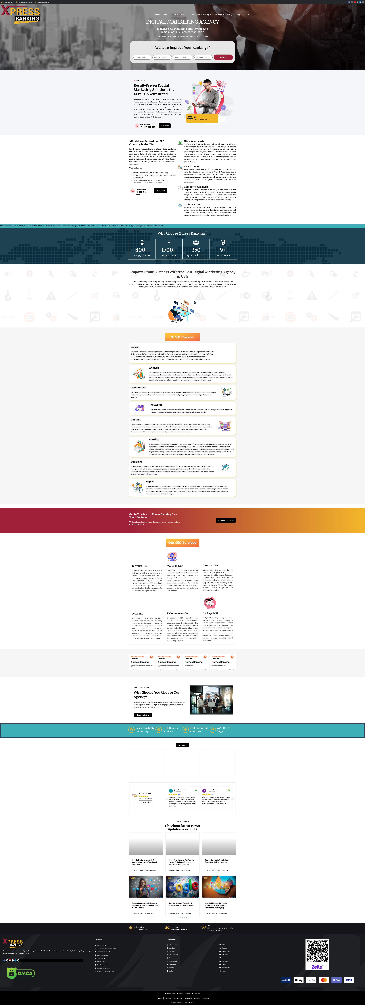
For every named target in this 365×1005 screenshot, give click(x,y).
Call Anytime (145, 124)
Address (210, 926)
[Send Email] (167, 928)
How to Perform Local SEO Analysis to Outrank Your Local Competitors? (144, 862)
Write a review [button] (146, 802)
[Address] (204, 927)
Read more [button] (172, 806)
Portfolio (184, 15)
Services (173, 15)
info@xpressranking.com (180, 929)
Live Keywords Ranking (200, 15)
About (164, 15)
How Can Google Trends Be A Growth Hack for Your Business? (181, 904)
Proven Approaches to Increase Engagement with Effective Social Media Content (145, 905)
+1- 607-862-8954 (148, 127)
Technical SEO (140, 565)
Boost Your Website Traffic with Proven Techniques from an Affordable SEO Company (181, 862)
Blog (238, 15)
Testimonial (219, 15)
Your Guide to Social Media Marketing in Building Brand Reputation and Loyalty (216, 905)
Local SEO (137, 613)
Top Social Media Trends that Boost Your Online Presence (217, 861)
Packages (230, 15)
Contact (246, 15)
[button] (182, 745)
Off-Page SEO (175, 565)
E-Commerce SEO (177, 613)
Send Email (175, 927)
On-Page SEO (210, 613)
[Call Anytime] (137, 125)
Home (157, 15)
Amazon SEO (210, 565)
